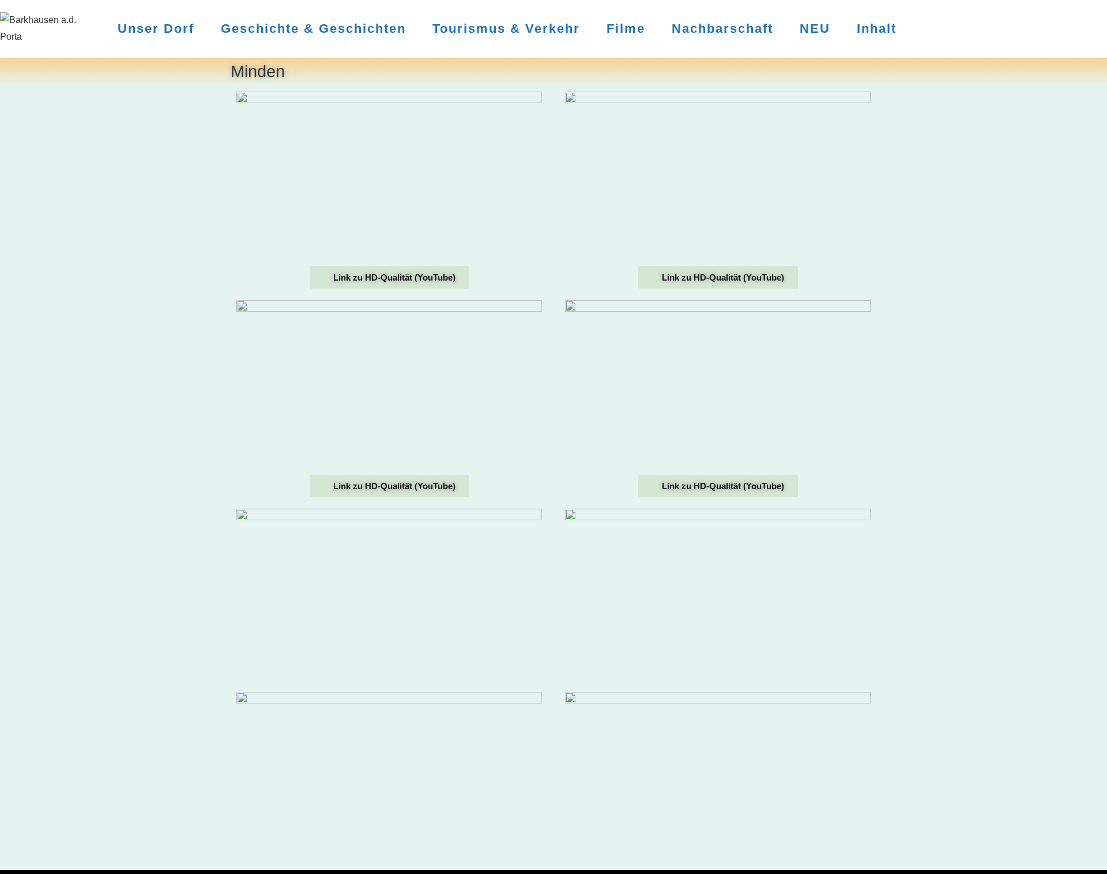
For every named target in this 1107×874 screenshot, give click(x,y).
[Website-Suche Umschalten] (923, 29)
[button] (389, 177)
